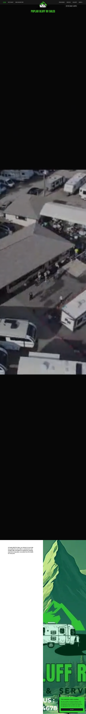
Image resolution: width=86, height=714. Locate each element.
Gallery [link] (75, 2)
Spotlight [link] (10, 2)
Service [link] (69, 2)
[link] (43, 2)
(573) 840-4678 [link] (71, 6)
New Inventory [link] (19, 2)
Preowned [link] (62, 2)
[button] (81, 2)
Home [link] (4, 2)
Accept (72, 709)
